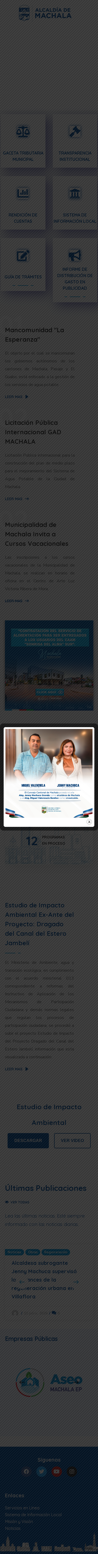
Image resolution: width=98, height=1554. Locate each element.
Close (89, 821)
